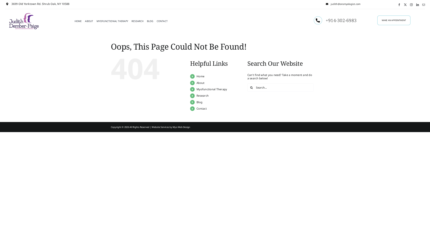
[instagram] (411, 4)
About (200, 83)
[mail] (423, 4)
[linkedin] (417, 4)
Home (200, 76)
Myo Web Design (181, 127)
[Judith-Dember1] (23, 14)
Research (203, 95)
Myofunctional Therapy (212, 89)
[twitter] (405, 4)
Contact (202, 108)
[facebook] (399, 4)
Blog (199, 102)
